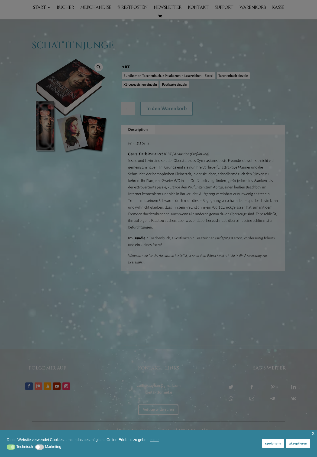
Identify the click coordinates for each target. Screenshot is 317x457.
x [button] (313, 433)
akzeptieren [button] (298, 443)
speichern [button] (273, 443)
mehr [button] (154, 440)
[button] (11, 447)
